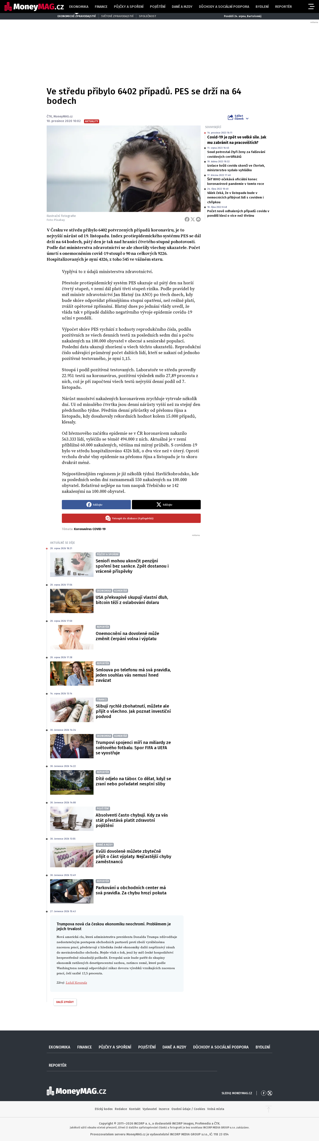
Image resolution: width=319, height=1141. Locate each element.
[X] (192, 219)
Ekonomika (78, 7)
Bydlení (262, 7)
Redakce (121, 1109)
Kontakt (134, 1109)
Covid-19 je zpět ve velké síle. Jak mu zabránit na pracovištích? (236, 140)
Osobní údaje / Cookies (188, 1109)
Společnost (147, 16)
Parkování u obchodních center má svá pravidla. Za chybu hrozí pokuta (131, 890)
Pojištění (157, 7)
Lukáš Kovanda (76, 983)
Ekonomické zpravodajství (77, 16)
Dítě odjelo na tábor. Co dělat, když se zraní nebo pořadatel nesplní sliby (133, 781)
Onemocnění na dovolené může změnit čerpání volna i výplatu (127, 636)
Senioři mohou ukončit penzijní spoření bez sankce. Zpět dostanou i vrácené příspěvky (132, 566)
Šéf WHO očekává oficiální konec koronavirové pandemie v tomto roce (235, 181)
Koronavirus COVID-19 (90, 529)
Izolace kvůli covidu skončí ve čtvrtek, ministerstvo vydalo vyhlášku (236, 168)
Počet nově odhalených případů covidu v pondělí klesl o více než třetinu (238, 213)
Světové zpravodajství (117, 16)
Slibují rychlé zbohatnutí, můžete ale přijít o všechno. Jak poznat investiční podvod (133, 711)
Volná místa (215, 1109)
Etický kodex (104, 1109)
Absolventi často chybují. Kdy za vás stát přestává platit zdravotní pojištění (132, 820)
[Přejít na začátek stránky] (268, 1109)
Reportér (283, 7)
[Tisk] (198, 219)
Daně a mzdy (182, 7)
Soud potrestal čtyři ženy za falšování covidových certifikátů (236, 154)
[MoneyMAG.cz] (34, 6)
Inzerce (164, 1109)
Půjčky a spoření (128, 7)
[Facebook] (187, 219)
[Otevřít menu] (311, 6)
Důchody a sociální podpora (224, 7)
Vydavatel (150, 1109)
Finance (101, 7)
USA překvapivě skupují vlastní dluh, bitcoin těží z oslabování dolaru (132, 600)
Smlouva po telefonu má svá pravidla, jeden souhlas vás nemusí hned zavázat (133, 675)
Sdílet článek (239, 117)
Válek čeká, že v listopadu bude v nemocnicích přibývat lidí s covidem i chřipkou (235, 197)
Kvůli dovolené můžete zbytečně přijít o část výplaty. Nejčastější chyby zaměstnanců (133, 856)
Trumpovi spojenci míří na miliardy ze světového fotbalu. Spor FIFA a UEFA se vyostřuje (133, 747)
